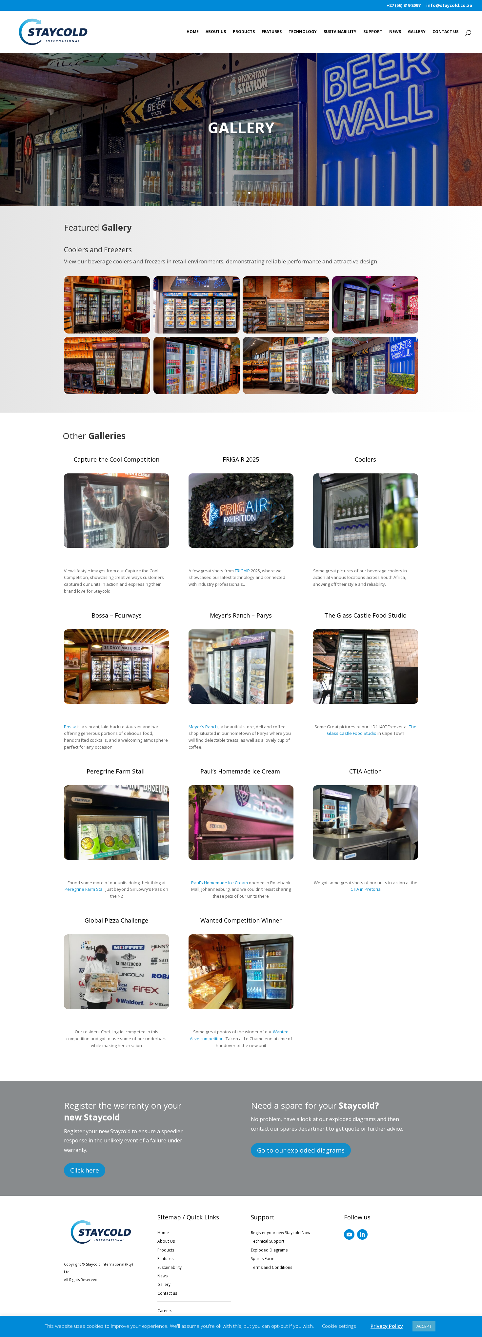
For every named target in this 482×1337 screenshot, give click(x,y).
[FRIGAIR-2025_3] (241, 546)
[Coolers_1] (365, 546)
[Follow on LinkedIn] (362, 1234)
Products (244, 32)
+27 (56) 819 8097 (403, 5)
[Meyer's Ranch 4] (241, 702)
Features (272, 32)
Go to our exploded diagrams (301, 1150)
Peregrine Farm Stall (85, 889)
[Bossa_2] (116, 702)
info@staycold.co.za (449, 5)
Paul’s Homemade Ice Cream (219, 883)
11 (266, 193)
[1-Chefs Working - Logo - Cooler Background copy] (365, 858)
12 (272, 193)
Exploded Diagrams (269, 1250)
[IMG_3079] (116, 858)
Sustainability (340, 32)
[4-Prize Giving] (116, 1007)
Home (193, 32)
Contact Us (445, 32)
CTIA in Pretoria (366, 889)
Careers (164, 1310)
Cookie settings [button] (339, 1326)
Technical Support (267, 1241)
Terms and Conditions (271, 1267)
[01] (116, 546)
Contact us (167, 1293)
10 (260, 193)
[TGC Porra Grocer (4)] (365, 702)
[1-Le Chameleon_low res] (241, 1007)
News (395, 32)
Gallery (417, 32)
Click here (84, 1170)
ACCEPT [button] (424, 1326)
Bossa (70, 727)
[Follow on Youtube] (349, 1234)
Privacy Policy (387, 1326)
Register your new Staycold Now (280, 1232)
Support (372, 32)
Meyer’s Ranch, (204, 727)
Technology (303, 32)
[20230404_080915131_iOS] (241, 858)
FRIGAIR (242, 571)
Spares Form (262, 1258)
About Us (216, 32)
